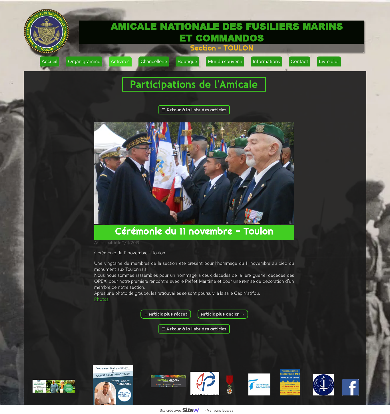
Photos (101, 299)
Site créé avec (171, 411)
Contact (299, 61)
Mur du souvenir (225, 61)
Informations (266, 61)
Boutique (187, 61)
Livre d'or (329, 61)
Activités (120, 61)
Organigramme (84, 61)
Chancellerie (153, 61)
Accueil (49, 61)
